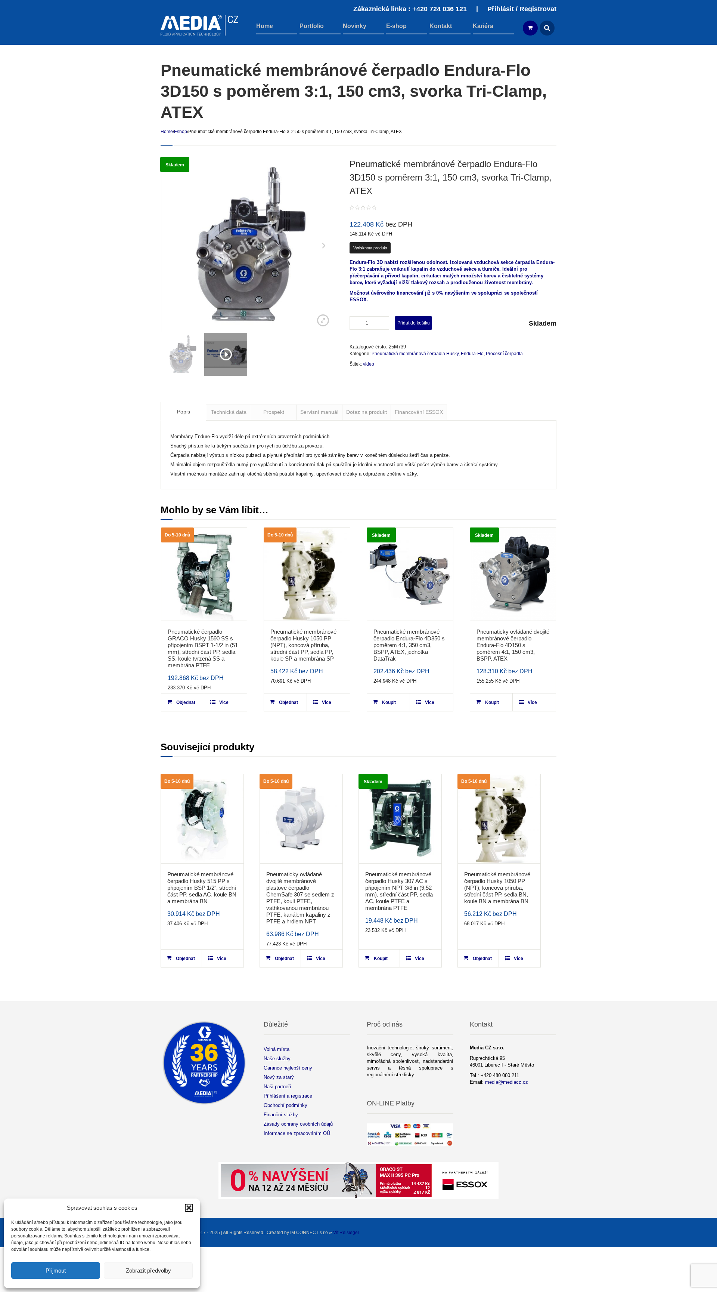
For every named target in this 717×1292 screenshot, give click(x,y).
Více (224, 702)
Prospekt (273, 412)
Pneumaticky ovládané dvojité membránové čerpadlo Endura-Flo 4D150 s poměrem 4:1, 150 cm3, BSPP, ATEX (513, 645)
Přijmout (56, 1270)
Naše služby (277, 1058)
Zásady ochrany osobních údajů (298, 1124)
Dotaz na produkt (366, 412)
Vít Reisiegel (346, 1232)
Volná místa (276, 1049)
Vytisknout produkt (370, 248)
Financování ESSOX (419, 412)
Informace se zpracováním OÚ (297, 1133)
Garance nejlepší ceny (288, 1068)
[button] (189, 1208)
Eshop (180, 131)
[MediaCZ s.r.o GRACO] (200, 25)
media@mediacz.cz (506, 1082)
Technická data (228, 412)
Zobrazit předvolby (148, 1270)
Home (167, 131)
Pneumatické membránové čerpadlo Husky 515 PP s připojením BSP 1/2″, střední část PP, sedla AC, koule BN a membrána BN (201, 887)
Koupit (389, 702)
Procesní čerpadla (504, 353)
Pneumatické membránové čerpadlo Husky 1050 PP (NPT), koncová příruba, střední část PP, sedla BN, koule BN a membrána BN (497, 887)
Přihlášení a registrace (288, 1096)
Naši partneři (277, 1086)
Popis (183, 412)
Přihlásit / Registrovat (521, 9)
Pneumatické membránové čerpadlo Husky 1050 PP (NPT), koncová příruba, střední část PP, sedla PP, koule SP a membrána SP (303, 645)
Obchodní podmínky (285, 1105)
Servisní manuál (319, 412)
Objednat (185, 702)
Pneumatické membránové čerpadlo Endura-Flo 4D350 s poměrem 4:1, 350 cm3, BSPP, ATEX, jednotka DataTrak (409, 645)
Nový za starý (279, 1077)
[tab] (183, 411)
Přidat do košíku (413, 323)
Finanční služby (281, 1114)
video (368, 364)
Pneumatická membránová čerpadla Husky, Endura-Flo (428, 353)
